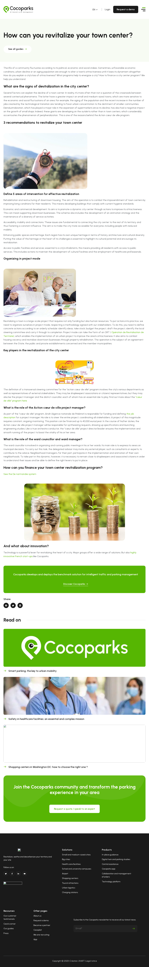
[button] (6, 605)
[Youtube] (24, 873)
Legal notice (91, 961)
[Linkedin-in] (18, 873)
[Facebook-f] (12, 873)
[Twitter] (5, 873)
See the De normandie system (19, 474)
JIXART (81, 961)
